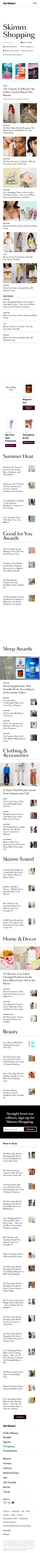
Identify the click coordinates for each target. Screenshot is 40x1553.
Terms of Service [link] (18, 1549)
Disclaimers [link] (23, 1518)
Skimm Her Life (27, 51)
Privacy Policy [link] (7, 1549)
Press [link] (28, 1511)
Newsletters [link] (10, 1451)
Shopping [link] (9, 1446)
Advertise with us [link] (10, 1522)
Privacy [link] (20, 1515)
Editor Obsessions (11, 46)
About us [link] (6, 1511)
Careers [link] (6, 1515)
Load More (20, 1417)
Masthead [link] (15, 1511)
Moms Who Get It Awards (12, 55)
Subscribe (30, 1129)
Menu (35, 3)
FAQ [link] (22, 1511)
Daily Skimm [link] (10, 1433)
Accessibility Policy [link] (10, 1518)
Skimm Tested (27, 42)
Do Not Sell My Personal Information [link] (17, 1525)
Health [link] (7, 1437)
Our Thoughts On (28, 46)
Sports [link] (7, 1442)
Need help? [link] (7, 1530)
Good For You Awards (12, 51)
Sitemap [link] (6, 1534)
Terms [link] (13, 1515)
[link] (9, 3)
